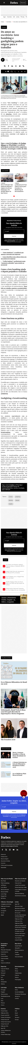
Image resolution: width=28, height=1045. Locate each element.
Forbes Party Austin (6, 1021)
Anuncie (23, 3)
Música (17, 977)
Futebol (3, 975)
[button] (15, 71)
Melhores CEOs (19, 919)
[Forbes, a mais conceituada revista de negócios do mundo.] (14, 837)
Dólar (2, 960)
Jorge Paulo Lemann (20, 885)
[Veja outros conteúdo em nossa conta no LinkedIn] (17, 849)
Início (2, 22)
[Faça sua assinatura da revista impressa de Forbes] (4, 825)
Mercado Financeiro (6, 949)
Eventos (17, 975)
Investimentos (4, 952)
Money (22, 17)
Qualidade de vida (5, 996)
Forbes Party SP (5, 1024)
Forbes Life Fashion (5, 1017)
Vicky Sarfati (18, 883)
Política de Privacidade (9, 240)
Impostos (3, 954)
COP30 (17, 998)
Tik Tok (2, 912)
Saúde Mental (18, 945)
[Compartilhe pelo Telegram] (19, 66)
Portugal (3, 989)
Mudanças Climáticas (20, 994)
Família (16, 952)
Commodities (4, 956)
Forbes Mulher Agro (6, 1034)
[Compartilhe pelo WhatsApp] (15, 66)
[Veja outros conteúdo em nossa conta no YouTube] (13, 849)
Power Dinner (4, 1011)
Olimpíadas (4, 981)
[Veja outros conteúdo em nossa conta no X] (6, 849)
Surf (2, 977)
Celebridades (18, 973)
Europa (17, 1019)
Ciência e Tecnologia (7, 902)
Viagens (3, 992)
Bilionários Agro (19, 906)
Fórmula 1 (3, 973)
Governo (17, 1017)
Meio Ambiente (19, 987)
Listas (17, 17)
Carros (2, 1005)
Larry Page (3, 894)
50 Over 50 (17, 912)
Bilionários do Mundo (20, 910)
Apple (2, 915)
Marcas (3, 1003)
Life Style (4, 987)
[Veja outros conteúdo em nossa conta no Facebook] (2, 849)
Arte (2, 1000)
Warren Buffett (4, 891)
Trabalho (17, 954)
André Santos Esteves (20, 895)
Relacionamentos (19, 950)
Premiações (18, 979)
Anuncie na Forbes (5, 861)
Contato (3, 863)
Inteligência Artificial (6, 904)
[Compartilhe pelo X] (4, 66)
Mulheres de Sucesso (20, 933)
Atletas (3, 984)
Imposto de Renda (5, 963)
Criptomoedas (4, 958)
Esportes (3, 966)
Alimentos (17, 996)
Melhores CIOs (18, 921)
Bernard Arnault (5, 889)
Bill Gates (3, 898)
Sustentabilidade (19, 992)
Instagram (3, 910)
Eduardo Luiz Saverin (20, 881)
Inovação (3, 908)
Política (17, 1008)
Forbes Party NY (5, 1019)
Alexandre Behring (19, 893)
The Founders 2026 (19, 935)
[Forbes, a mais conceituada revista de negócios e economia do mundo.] (14, 2)
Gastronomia (4, 994)
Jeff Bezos (3, 885)
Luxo (2, 998)
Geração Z (17, 948)
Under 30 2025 (18, 940)
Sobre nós (3, 854)
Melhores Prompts (5, 906)
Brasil (16, 1013)
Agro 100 (17, 904)
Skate (2, 979)
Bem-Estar (18, 943)
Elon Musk (3, 881)
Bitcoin (2, 947)
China (16, 1015)
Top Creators (18, 937)
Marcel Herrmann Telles (21, 887)
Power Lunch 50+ (5, 1015)
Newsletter (3, 867)
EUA (16, 1011)
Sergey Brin (3, 896)
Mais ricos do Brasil (20, 878)
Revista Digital (4, 858)
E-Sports (3, 971)
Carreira (9, 17)
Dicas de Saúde (19, 956)
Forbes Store (4, 856)
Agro (4, 17)
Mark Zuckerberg (5, 883)
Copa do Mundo (5, 968)
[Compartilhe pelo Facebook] (8, 66)
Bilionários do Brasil (20, 908)
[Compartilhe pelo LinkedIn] (12, 66)
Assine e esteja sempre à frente (9, 846)
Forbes (14, 143)
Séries (16, 968)
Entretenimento (19, 966)
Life (14, 17)
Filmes (16, 971)
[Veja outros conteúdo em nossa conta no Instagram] (9, 849)
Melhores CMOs (19, 923)
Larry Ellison (4, 887)
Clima (16, 989)
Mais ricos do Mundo (7, 878)
